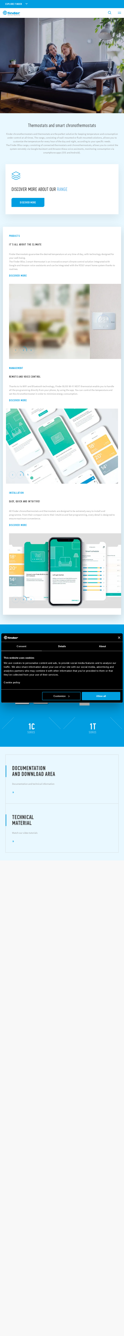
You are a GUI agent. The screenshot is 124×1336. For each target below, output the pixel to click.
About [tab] (102, 646)
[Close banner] (119, 637)
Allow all (101, 696)
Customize (59, 696)
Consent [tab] (21, 646)
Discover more (18, 275)
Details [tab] (62, 646)
